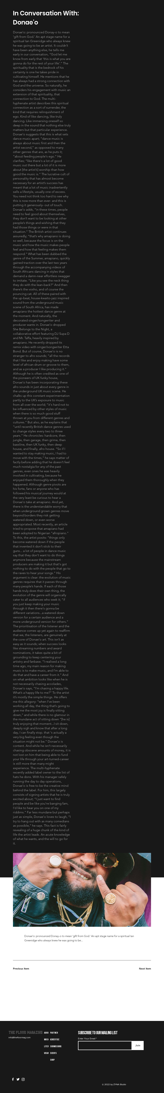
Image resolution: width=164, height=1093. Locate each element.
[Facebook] (13, 1079)
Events (53, 1053)
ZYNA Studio (119, 1084)
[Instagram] (23, 1079)
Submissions (56, 1046)
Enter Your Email (86, 1038)
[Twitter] (18, 1079)
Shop (52, 1060)
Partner (54, 1033)
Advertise (54, 1039)
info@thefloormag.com (19, 1037)
